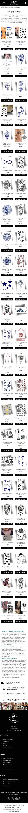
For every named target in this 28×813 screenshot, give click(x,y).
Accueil (2, 7)
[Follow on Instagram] (16, 798)
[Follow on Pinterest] (8, 798)
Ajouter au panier (7, 49)
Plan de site (18, 807)
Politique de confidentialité (10, 805)
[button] (4, 3)
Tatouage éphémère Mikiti (18, 809)
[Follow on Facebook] (12, 798)
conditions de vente (12, 695)
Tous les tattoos (8, 7)
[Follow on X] (19, 798)
